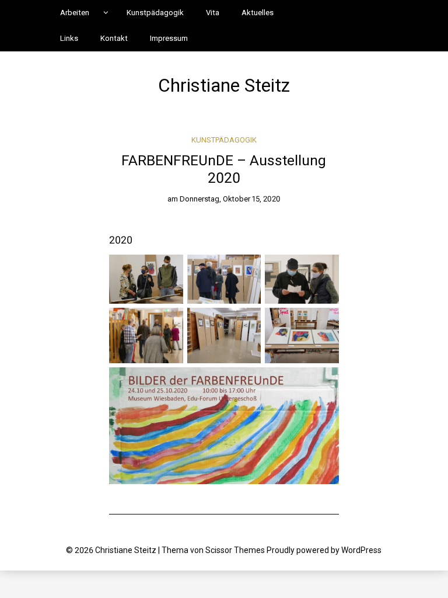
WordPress (361, 550)
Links (69, 38)
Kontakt (114, 38)
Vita (212, 12)
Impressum (169, 38)
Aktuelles (258, 12)
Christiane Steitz (224, 85)
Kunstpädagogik (155, 12)
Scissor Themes (235, 550)
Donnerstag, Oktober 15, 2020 (230, 198)
